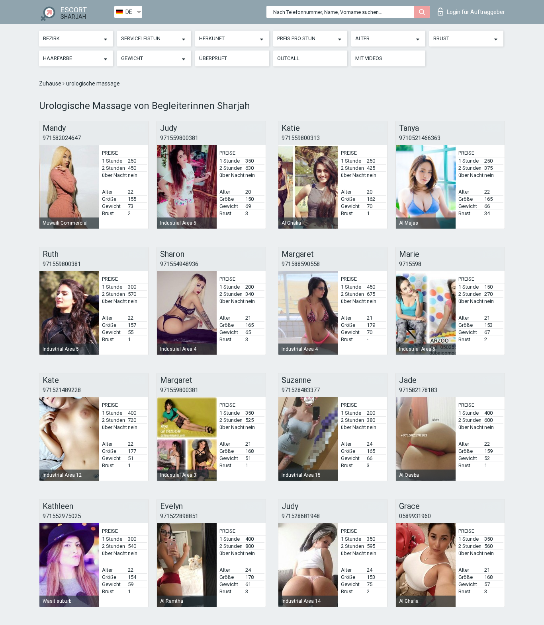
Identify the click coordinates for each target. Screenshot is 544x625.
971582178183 (418, 390)
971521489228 (62, 390)
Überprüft (213, 58)
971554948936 (179, 264)
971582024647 (62, 138)
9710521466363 (419, 138)
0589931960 (415, 516)
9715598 (410, 264)
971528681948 (301, 516)
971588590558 (301, 264)
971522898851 (179, 516)
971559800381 (179, 138)
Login (476, 12)
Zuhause (51, 83)
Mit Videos (368, 58)
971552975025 (62, 516)
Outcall (288, 58)
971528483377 (301, 390)
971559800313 (301, 138)
